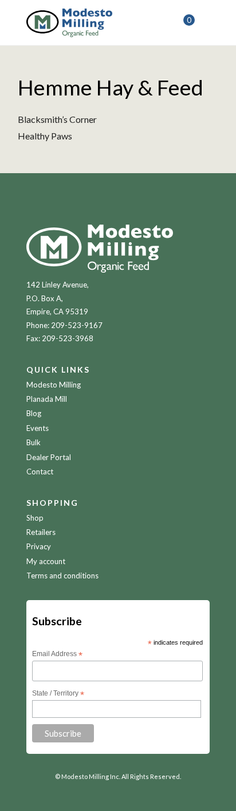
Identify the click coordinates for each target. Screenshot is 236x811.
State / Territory (58, 693)
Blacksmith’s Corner (57, 119)
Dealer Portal (48, 457)
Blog (33, 413)
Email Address (57, 654)
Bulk (33, 442)
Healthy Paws (45, 135)
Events (37, 428)
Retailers (41, 532)
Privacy (38, 546)
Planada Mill (46, 398)
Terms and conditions (62, 575)
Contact (39, 471)
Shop (35, 517)
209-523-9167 (77, 325)
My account (45, 561)
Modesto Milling (53, 384)
